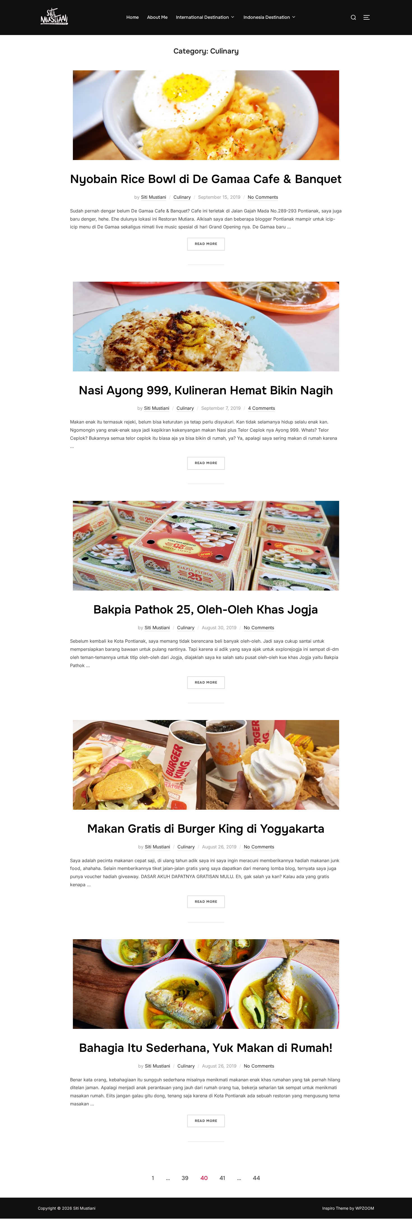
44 (256, 1177)
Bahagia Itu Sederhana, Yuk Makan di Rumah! (205, 1048)
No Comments (263, 197)
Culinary (182, 197)
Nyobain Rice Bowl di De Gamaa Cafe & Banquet (205, 179)
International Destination (202, 17)
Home (132, 17)
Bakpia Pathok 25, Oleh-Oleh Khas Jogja (205, 609)
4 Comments (261, 408)
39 (185, 1177)
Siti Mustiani (153, 197)
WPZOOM (364, 1208)
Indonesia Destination (267, 17)
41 (222, 1177)
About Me (157, 17)
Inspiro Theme (335, 1208)
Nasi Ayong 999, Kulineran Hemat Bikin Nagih (206, 390)
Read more (210, 243)
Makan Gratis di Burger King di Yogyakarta (206, 828)
